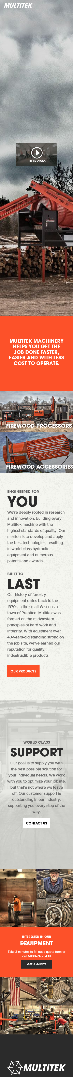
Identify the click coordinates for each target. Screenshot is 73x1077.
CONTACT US (36, 823)
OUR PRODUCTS (23, 671)
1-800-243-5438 (39, 956)
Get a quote (36, 964)
